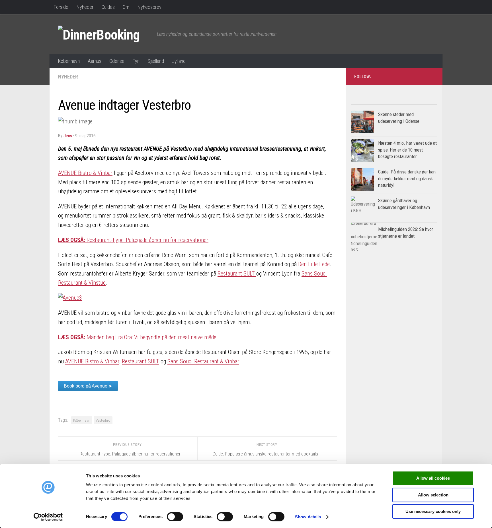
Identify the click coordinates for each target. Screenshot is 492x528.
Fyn (136, 61)
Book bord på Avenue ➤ (88, 386)
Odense (116, 61)
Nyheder (84, 7)
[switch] (175, 516)
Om (126, 7)
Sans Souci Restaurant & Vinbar (203, 361)
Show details (308, 516)
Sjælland (155, 61)
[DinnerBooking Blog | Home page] (104, 34)
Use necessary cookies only (433, 511)
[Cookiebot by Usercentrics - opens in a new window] (48, 517)
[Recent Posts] (415, 102)
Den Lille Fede (314, 264)
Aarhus (94, 61)
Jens (67, 135)
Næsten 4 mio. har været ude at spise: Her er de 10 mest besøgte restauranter (407, 149)
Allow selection (433, 494)
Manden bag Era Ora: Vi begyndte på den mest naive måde (137, 337)
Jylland (179, 61)
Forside (61, 7)
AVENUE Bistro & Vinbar (85, 172)
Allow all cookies (433, 478)
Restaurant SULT (237, 273)
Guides (108, 7)
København (69, 61)
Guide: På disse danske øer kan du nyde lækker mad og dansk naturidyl (407, 178)
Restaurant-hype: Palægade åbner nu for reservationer (133, 240)
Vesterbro (103, 420)
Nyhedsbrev (149, 7)
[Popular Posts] (372, 102)
